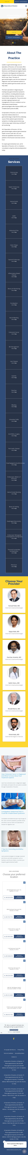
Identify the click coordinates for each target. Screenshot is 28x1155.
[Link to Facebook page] (24, 882)
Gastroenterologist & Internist (14, 736)
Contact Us (14, 1057)
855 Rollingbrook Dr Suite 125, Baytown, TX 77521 (14, 890)
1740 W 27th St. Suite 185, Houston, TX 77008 (14, 929)
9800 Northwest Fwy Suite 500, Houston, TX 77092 (14, 910)
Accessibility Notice (19, 1053)
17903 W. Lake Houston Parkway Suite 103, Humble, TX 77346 (14, 1007)
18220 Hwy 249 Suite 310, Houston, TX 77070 (14, 968)
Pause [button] (1, 1032)
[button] (13, 43)
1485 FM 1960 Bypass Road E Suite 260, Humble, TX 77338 (14, 988)
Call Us (14, 32)
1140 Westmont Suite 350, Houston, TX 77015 (14, 949)
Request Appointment (19, 897)
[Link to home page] (12, 6)
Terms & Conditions (8, 1053)
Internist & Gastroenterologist (14, 608)
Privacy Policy (21, 1049)
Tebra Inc (14, 1049)
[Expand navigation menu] (26, 6)
